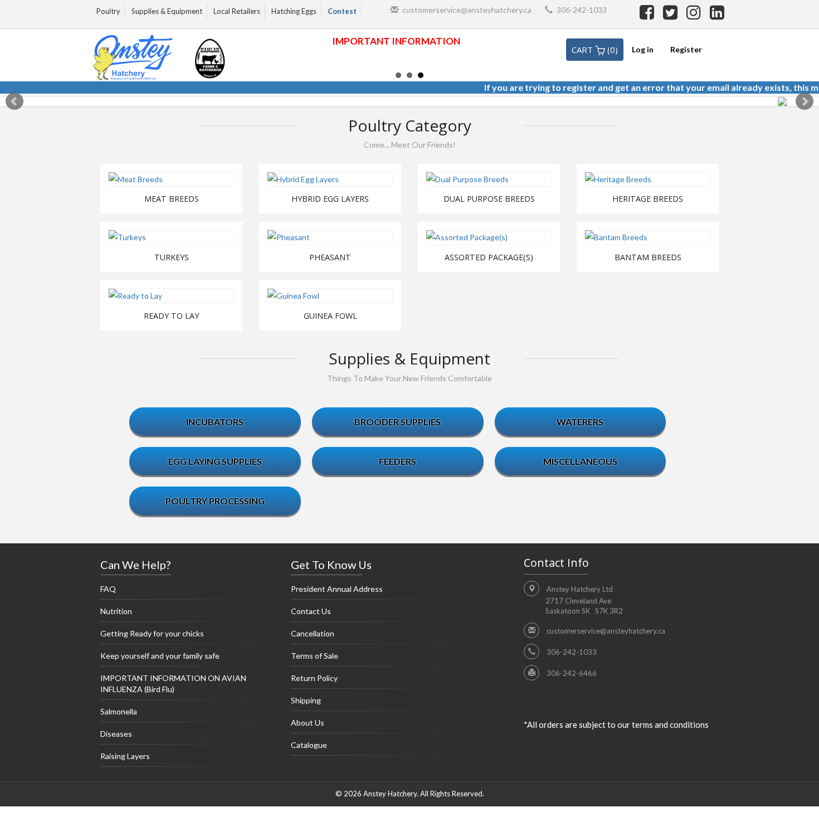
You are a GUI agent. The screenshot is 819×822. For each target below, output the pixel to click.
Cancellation (312, 633)
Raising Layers (125, 756)
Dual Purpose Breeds (489, 198)
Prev (14, 101)
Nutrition (116, 611)
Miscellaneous (580, 461)
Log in (643, 49)
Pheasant (330, 257)
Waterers (580, 421)
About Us (307, 722)
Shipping (306, 700)
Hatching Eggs (293, 11)
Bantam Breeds (648, 257)
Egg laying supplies (215, 461)
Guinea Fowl (330, 316)
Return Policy (314, 678)
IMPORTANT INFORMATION (396, 41)
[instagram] (695, 12)
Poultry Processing (215, 500)
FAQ (108, 589)
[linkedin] (717, 12)
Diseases (116, 733)
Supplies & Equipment (166, 11)
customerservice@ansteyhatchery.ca (467, 9)
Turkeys (171, 257)
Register (686, 49)
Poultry (108, 11)
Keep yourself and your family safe (160, 655)
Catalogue (309, 745)
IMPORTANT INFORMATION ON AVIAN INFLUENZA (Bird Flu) (173, 683)
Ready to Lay (171, 316)
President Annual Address (337, 589)
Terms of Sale (314, 655)
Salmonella (118, 711)
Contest (342, 11)
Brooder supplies (397, 421)
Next (804, 101)
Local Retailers (236, 11)
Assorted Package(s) (489, 257)
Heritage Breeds (647, 198)
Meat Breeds (171, 198)
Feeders (397, 461)
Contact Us (311, 611)
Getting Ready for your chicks (152, 633)
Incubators (214, 421)
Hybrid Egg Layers (330, 198)
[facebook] (648, 12)
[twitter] (672, 12)
